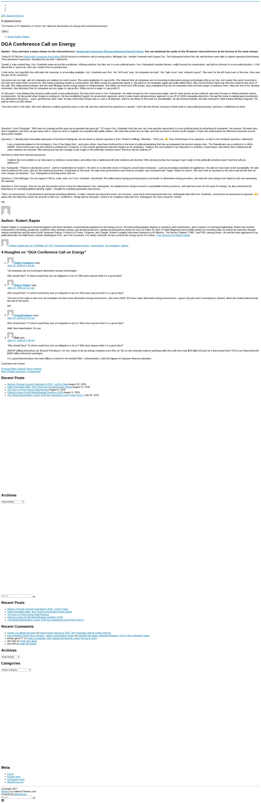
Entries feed (13, 776)
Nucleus (5, 791)
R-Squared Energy (11, 21)
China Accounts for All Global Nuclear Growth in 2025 (35, 392)
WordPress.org (15, 782)
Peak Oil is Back (28, 641)
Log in (10, 774)
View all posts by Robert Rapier (173, 235)
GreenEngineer (23, 315)
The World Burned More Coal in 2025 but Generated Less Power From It (45, 395)
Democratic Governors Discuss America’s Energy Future (109, 51)
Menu (4, 31)
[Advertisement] (130, 117)
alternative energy (79, 245)
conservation (97, 245)
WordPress (20, 794)
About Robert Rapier (18, 36)
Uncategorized (62, 245)
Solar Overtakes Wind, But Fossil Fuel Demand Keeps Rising (39, 387)
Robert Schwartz (24, 263)
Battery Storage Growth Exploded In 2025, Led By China (37, 384)
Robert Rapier (16, 245)
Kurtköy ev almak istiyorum (21, 633)
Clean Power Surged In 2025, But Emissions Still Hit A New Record (75, 633)
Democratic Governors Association (42, 56)
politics (124, 245)
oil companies (112, 245)
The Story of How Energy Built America (28, 389)
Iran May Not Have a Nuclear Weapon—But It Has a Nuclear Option (114, 635)
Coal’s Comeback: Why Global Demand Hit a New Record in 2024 (62, 638)
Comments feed (15, 779)
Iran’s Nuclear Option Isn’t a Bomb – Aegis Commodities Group (40, 635)
